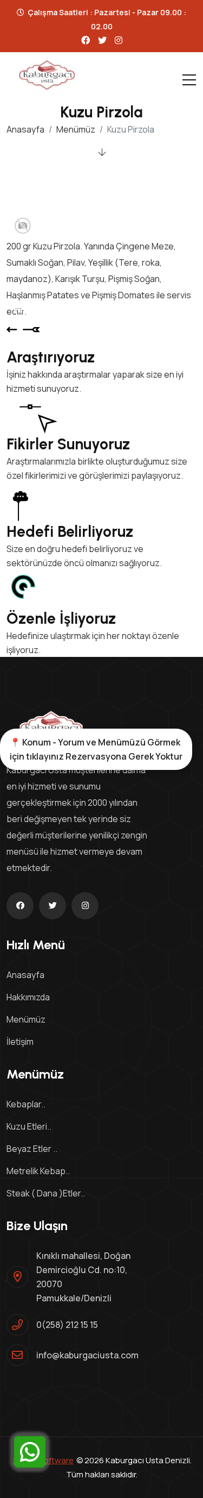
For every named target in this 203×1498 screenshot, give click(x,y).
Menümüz (75, 129)
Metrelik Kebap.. (38, 1171)
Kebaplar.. (25, 1104)
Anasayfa (25, 129)
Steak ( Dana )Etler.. (45, 1193)
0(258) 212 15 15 (67, 1325)
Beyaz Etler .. (31, 1149)
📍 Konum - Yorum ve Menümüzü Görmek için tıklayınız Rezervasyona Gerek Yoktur (96, 749)
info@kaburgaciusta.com (87, 1355)
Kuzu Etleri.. (28, 1126)
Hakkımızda (28, 997)
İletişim (20, 1042)
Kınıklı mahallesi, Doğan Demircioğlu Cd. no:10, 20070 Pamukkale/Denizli (83, 1277)
